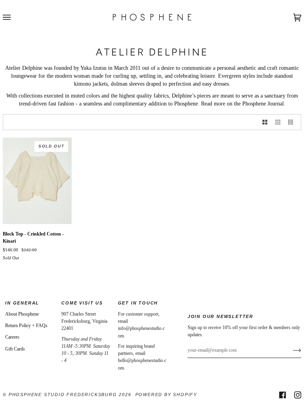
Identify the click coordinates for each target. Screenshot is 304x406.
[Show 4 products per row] (292, 122)
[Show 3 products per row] (278, 122)
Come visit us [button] (82, 303)
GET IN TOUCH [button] (138, 303)
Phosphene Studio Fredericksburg (64, 394)
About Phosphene (22, 314)
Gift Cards (15, 349)
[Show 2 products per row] (264, 122)
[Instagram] (297, 394)
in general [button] (22, 303)
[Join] (290, 350)
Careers (12, 337)
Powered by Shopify (166, 394)
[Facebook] (282, 394)
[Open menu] (15, 17)
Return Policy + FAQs (26, 325)
